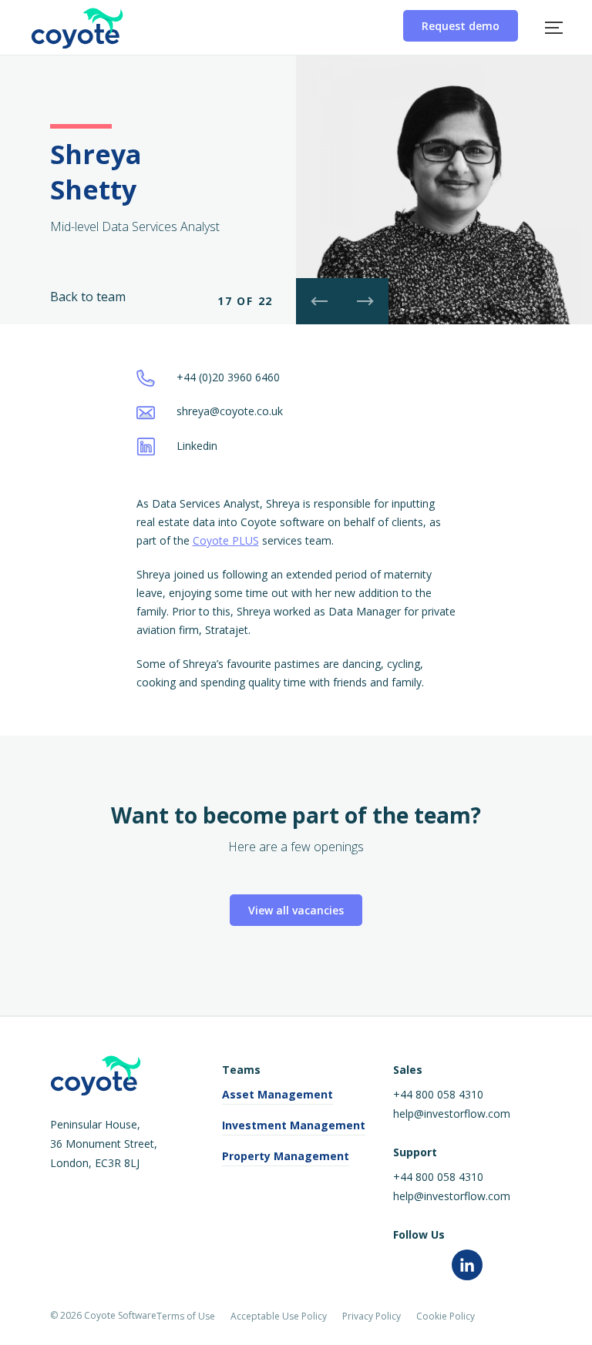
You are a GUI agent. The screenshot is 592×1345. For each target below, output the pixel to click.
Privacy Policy (371, 1316)
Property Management (285, 1156)
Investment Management (293, 1125)
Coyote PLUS (226, 540)
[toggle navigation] (553, 27)
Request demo (461, 25)
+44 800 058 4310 (438, 1094)
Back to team (88, 296)
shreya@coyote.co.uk (228, 411)
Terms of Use (185, 1316)
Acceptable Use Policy (278, 1316)
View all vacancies (296, 910)
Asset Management (277, 1094)
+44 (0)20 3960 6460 (226, 377)
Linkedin (195, 445)
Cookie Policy (445, 1316)
